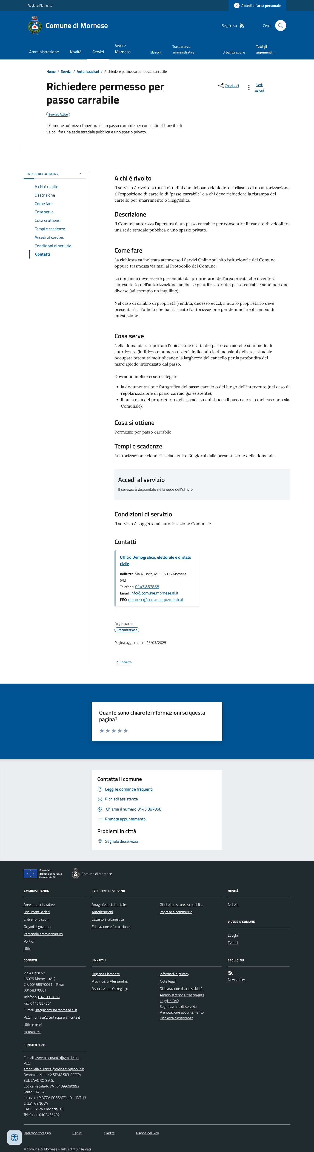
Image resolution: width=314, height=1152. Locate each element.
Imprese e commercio (176, 912)
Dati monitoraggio (37, 1133)
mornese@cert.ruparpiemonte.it (155, 599)
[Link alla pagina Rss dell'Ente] (230, 973)
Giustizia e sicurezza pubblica (181, 904)
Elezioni (155, 52)
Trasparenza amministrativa (183, 49)
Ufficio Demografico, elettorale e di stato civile (155, 560)
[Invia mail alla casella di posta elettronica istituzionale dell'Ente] (56, 1010)
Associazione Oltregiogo (110, 988)
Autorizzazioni (88, 71)
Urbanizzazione (234, 52)
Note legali (168, 981)
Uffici (27, 948)
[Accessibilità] (14, 1137)
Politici (29, 941)
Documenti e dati (37, 912)
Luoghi (233, 935)
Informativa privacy (174, 974)
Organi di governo (37, 926)
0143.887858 (147, 586)
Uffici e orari (33, 1024)
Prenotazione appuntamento (182, 1012)
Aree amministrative (39, 904)
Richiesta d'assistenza (176, 1018)
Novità (75, 52)
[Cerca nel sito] (278, 25)
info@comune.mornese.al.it (154, 593)
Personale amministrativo (43, 934)
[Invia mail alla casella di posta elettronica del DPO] (57, 1058)
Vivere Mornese (122, 48)
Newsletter (236, 979)
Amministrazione (44, 52)
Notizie (233, 904)
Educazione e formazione (111, 926)
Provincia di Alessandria (110, 981)
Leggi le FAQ (169, 1000)
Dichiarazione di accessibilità (181, 988)
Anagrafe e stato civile (109, 904)
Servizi (98, 52)
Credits (109, 1133)
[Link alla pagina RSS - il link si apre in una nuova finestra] (242, 25)
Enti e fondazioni (36, 919)
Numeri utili (32, 1032)
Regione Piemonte (40, 5)
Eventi (233, 942)
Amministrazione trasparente (182, 995)
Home (51, 71)
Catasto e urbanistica (108, 919)
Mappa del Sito (147, 1133)
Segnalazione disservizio (178, 1006)
